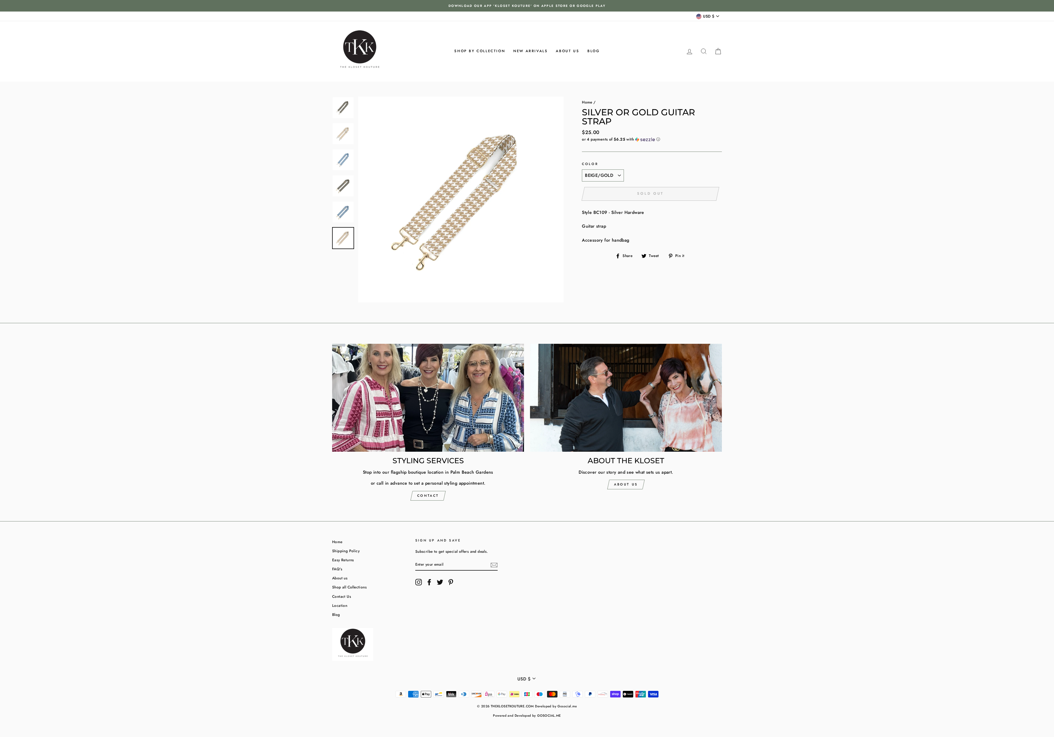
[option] (527, 6)
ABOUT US (626, 484)
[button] (652, 139)
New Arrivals (530, 51)
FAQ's (337, 569)
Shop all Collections (349, 587)
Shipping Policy (346, 551)
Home (587, 102)
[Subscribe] (494, 564)
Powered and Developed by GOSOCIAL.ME (527, 715)
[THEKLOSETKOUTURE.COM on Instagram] (418, 582)
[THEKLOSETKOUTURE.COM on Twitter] (440, 582)
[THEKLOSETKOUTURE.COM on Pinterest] (450, 582)
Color (590, 163)
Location (339, 605)
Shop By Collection (479, 51)
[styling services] (428, 398)
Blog (593, 51)
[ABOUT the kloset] (626, 398)
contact (428, 495)
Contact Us (341, 596)
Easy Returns (343, 560)
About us (567, 51)
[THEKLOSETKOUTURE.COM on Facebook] (429, 582)
